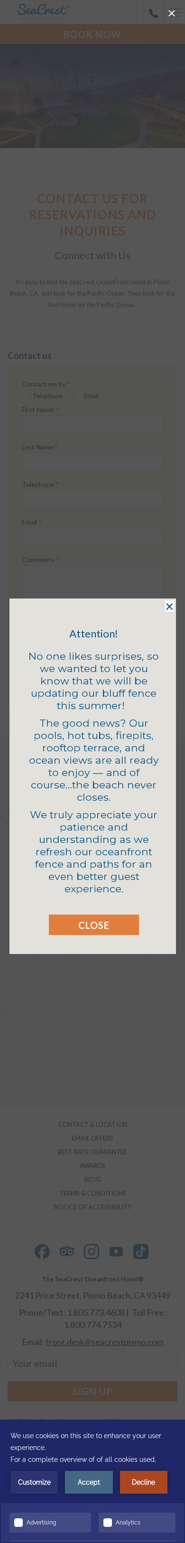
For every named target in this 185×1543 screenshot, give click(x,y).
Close (94, 925)
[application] (92, 1481)
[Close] (171, 13)
